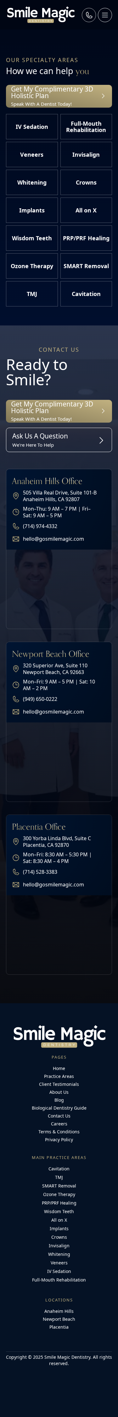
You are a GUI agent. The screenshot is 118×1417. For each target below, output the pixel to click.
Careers (59, 1124)
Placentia (59, 1327)
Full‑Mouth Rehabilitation (59, 1280)
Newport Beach (59, 1319)
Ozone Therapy (59, 1194)
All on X (59, 1220)
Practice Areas (59, 1076)
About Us (59, 1092)
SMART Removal (59, 1186)
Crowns (59, 1237)
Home (59, 1068)
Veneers (59, 1263)
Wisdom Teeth (59, 1211)
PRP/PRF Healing (59, 1203)
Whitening (59, 1254)
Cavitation (59, 1169)
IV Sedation (59, 1271)
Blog (59, 1100)
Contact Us (59, 1116)
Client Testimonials (59, 1084)
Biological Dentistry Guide (59, 1108)
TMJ (59, 1177)
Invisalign (59, 1246)
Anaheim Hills (59, 1311)
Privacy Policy (59, 1140)
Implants (59, 1228)
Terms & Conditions (59, 1132)
